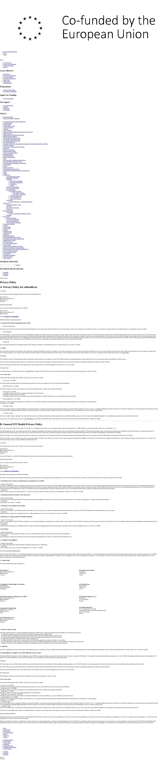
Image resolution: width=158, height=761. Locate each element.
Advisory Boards (7, 123)
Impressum (6, 148)
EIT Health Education (15, 191)
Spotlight (5, 107)
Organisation (13, 184)
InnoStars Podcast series (9, 151)
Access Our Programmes (9, 64)
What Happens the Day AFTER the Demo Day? (16, 249)
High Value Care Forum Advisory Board (13, 147)
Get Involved (6, 216)
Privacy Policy (7, 227)
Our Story (9, 206)
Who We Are (6, 74)
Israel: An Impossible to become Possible (14, 247)
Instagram (5, 274)
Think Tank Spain (8, 256)
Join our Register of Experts (10, 250)
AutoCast (5, 129)
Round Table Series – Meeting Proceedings (21, 201)
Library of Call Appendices (10, 153)
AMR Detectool (7, 231)
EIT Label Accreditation (16, 181)
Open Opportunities (8, 98)
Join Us (5, 67)
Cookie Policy (7, 228)
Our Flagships (7, 164)
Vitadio (5, 173)
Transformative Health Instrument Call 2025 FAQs (16, 170)
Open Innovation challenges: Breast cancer (14, 160)
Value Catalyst (7, 258)
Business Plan (7, 81)
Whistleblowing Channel (9, 747)
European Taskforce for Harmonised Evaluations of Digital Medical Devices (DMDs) (25, 144)
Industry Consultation (8, 150)
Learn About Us (7, 62)
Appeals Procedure (8, 746)
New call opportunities (12, 221)
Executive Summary (8, 145)
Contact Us (9, 209)
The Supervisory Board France (11, 169)
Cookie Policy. (125, 352)
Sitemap (5, 230)
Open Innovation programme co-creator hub (14, 163)
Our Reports (6, 110)
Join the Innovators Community (11, 118)
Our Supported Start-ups (9, 252)
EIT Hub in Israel (7, 242)
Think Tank (6, 80)
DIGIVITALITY (7, 133)
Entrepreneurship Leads (16, 196)
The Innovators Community (14, 222)
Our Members (7, 253)
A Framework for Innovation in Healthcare (14, 121)
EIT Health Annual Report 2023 (11, 139)
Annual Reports (7, 83)
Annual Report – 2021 (9, 126)
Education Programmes (9, 90)
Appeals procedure (8, 127)
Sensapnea (6, 234)
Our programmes (11, 190)
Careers (5, 737)
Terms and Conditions (9, 224)
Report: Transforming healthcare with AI (20, 213)
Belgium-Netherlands (8, 236)
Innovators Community (9, 255)
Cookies (5, 225)
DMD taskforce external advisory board (13, 135)
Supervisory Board (8, 167)
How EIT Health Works (9, 75)
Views (5, 172)
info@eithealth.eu (29, 418)
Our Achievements (8, 77)
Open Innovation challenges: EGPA (12, 161)
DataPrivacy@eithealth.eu (11, 316)
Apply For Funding (8, 65)
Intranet (5, 734)
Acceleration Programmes (10, 91)
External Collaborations (9, 78)
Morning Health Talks (9, 157)
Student (12, 185)
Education (9, 179)
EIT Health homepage (9, 142)
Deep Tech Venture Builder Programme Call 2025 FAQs (18, 132)
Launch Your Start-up (15, 199)
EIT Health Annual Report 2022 (11, 138)
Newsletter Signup (8, 740)
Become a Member (8, 117)
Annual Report (7, 124)
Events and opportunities (13, 219)
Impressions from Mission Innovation (13, 246)
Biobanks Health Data (12, 178)
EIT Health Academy (18, 193)
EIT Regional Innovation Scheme (12, 237)
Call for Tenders (7, 130)
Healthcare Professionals (16, 182)
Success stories (7, 245)
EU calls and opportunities (10, 243)
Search (5, 166)
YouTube (5, 275)
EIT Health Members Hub (10, 51)
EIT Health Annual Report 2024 (11, 141)
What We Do (6, 175)
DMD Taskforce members (10, 136)
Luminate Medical (8, 154)
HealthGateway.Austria (9, 240)
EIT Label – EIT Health (19, 194)
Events (5, 54)
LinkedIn (5, 272)
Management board (8, 155)
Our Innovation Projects (13, 188)
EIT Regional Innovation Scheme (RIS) (13, 239)
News (4, 53)
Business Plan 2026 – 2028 (14, 204)
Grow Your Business (15, 197)
